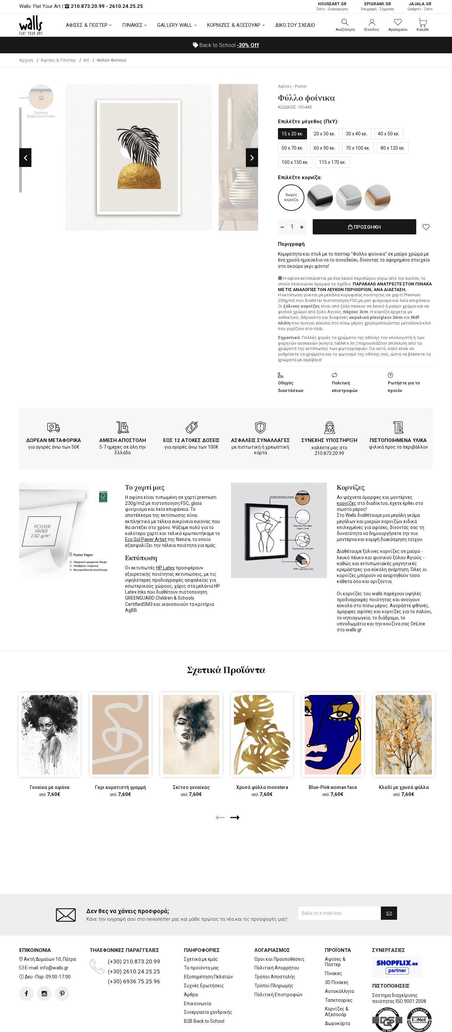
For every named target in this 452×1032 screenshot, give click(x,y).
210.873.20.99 (88, 6)
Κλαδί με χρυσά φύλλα (404, 787)
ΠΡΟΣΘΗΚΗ (366, 227)
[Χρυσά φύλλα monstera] (262, 734)
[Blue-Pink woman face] (333, 734)
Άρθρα (191, 994)
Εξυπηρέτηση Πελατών (208, 976)
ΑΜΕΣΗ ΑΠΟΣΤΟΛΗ (122, 440)
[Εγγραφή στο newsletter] (389, 913)
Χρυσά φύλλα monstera (262, 787)
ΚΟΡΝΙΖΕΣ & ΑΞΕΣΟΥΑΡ (234, 25)
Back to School (228, 45)
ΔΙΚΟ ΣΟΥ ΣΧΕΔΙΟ (295, 25)
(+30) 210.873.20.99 (134, 961)
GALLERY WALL (174, 25)
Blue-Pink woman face (333, 787)
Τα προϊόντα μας (201, 967)
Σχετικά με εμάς (201, 959)
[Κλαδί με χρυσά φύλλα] (404, 734)
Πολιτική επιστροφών (345, 386)
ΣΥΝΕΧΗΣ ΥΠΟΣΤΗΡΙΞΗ (329, 440)
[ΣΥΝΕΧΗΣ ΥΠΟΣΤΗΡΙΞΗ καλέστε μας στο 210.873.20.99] (329, 428)
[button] (345, 25)
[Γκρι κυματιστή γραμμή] (120, 734)
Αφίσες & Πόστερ (335, 962)
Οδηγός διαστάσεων (290, 386)
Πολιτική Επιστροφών (278, 994)
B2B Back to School (204, 1021)
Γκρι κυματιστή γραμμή (120, 787)
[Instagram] (44, 993)
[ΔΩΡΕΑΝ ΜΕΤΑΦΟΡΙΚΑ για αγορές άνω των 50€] (53, 428)
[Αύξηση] (301, 227)
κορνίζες (346, 503)
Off (248, 45)
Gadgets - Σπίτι (420, 6)
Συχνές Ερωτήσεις (204, 985)
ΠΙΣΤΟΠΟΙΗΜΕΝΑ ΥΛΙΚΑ (398, 440)
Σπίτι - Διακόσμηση (332, 6)
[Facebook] (26, 993)
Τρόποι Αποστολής (274, 976)
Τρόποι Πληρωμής (274, 985)
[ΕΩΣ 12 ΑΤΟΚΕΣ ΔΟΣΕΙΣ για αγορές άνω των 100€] (191, 428)
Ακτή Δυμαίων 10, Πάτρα (50, 959)
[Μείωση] (282, 227)
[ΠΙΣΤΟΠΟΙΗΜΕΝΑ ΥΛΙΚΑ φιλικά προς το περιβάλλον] (398, 428)
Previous (25, 157)
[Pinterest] (62, 993)
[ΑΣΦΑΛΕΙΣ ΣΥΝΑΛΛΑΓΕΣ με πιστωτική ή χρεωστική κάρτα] (260, 428)
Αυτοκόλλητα (339, 991)
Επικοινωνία (197, 1003)
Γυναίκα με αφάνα (49, 787)
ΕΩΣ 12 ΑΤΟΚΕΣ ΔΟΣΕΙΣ (191, 440)
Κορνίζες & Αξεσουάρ (336, 1011)
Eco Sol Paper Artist (146, 539)
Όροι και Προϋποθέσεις (279, 959)
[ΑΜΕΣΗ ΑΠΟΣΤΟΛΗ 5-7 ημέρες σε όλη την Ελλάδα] (122, 428)
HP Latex (165, 567)
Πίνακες (333, 973)
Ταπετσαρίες (339, 1000)
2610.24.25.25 (126, 6)
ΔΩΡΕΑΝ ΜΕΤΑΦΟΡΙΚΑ (53, 440)
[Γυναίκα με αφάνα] (50, 734)
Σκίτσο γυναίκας (191, 787)
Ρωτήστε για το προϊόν (404, 386)
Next (252, 157)
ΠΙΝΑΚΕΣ (132, 25)
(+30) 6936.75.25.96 (134, 981)
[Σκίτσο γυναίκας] (191, 734)
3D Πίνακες (337, 982)
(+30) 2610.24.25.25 (134, 971)
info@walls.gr (54, 967)
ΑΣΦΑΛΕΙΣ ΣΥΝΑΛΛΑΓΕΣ (260, 440)
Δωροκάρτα (337, 1023)
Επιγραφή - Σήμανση (377, 6)
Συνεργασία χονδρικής (208, 1012)
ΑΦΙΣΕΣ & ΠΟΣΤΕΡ (87, 25)
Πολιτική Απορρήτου (276, 967)
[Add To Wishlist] (426, 226)
